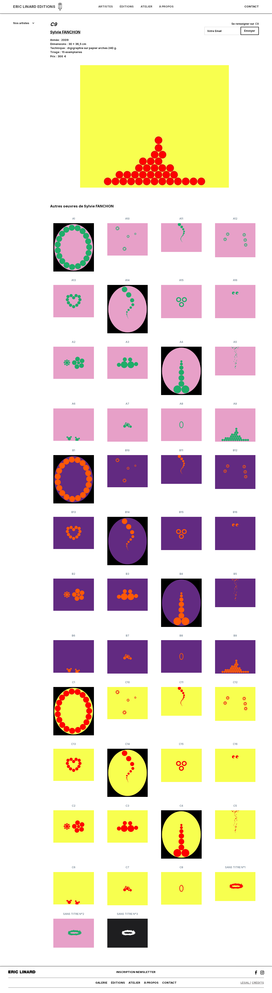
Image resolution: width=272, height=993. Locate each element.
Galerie (101, 982)
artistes (105, 6)
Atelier (146, 6)
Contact (251, 6)
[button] (24, 23)
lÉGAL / (246, 982)
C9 (257, 23)
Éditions (127, 6)
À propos (166, 6)
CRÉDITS (258, 982)
